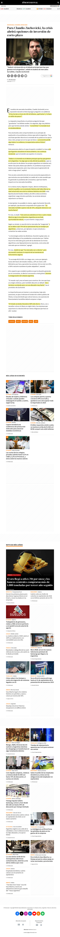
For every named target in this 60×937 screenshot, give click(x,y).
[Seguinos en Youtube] (34, 914)
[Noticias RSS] (38, 914)
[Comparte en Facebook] (8, 75)
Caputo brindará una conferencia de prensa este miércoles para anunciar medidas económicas (15, 428)
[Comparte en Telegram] (22, 75)
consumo (11, 321)
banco (18, 321)
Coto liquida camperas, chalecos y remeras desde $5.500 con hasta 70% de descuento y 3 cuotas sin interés (17, 776)
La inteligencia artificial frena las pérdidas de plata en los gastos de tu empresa (41, 831)
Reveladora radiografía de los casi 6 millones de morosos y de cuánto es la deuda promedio (17, 652)
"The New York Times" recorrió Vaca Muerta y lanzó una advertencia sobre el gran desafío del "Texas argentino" (17, 888)
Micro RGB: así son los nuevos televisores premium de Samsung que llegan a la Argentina (41, 653)
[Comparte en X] (12, 75)
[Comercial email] (37, 925)
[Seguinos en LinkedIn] (30, 914)
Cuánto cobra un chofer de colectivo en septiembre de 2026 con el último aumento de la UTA (41, 596)
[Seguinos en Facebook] (17, 914)
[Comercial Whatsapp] (41, 925)
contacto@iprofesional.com (30, 932)
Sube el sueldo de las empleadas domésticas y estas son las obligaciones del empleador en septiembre (42, 776)
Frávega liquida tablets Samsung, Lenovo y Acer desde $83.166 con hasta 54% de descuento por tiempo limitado (17, 804)
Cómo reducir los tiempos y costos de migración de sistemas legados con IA (17, 680)
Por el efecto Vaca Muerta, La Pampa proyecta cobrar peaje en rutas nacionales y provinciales (42, 859)
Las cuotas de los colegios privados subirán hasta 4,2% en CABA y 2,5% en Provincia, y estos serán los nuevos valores (17, 456)
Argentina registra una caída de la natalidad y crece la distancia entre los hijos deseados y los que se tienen (17, 832)
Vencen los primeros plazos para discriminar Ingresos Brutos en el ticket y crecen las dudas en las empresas (16, 597)
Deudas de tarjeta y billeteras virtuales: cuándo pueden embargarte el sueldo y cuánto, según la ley (17, 400)
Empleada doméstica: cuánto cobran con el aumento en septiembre (15, 873)
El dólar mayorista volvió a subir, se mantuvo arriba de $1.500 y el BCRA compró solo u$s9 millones (42, 427)
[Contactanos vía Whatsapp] (23, 925)
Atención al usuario (21, 921)
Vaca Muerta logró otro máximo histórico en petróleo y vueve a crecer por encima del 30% (16, 694)
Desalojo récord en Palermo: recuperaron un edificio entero (16, 707)
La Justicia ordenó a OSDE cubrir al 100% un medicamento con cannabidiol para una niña (17, 638)
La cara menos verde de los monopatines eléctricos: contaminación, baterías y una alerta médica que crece (17, 860)
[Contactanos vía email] (19, 925)
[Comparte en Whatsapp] (15, 75)
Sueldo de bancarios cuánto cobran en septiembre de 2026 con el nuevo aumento (17, 817)
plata (30, 321)
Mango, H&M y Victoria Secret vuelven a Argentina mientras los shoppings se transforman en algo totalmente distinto (17, 748)
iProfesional (10, 25)
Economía (17, 25)
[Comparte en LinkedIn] (18, 75)
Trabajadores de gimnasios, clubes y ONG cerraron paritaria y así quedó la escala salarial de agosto (17, 625)
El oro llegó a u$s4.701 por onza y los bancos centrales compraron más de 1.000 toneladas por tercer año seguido (30, 582)
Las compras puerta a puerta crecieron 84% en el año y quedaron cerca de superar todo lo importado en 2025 (42, 400)
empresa (24, 321)
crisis (36, 321)
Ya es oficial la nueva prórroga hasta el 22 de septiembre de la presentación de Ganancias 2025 (42, 680)
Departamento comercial (39, 921)
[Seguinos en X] (22, 914)
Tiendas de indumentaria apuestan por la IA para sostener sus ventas (42, 747)
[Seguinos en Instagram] (26, 914)
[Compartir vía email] (25, 75)
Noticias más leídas (14, 545)
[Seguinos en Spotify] (43, 914)
